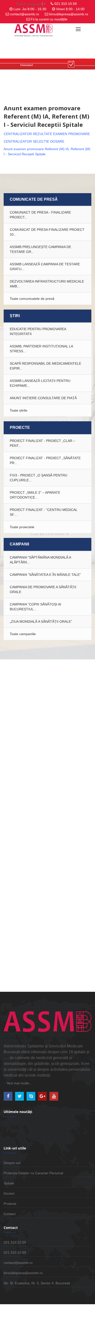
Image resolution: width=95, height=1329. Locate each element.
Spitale (9, 1183)
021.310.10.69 (15, 1252)
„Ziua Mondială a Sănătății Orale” (41, 621)
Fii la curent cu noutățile (49, 19)
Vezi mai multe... (19, 1083)
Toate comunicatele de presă (32, 299)
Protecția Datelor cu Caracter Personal (33, 1173)
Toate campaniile (23, 634)
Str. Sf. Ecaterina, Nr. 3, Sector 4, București (37, 1283)
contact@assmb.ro (24, 14)
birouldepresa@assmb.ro (68, 14)
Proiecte (10, 1204)
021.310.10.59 (65, 4)
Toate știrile (18, 410)
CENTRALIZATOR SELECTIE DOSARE (34, 141)
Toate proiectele (22, 527)
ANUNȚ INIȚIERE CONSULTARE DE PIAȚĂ (43, 398)
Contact (10, 1214)
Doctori (9, 1193)
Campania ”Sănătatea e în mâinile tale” (45, 575)
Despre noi (12, 1163)
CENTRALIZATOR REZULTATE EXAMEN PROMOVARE (47, 134)
